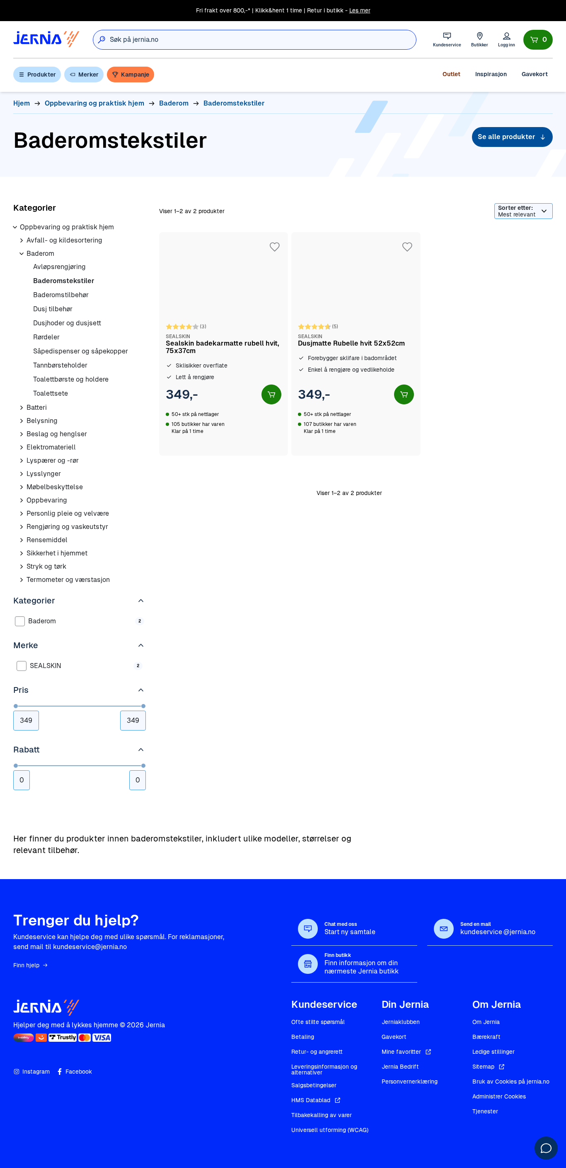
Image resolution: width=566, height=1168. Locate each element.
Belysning (42, 421)
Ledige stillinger (493, 1052)
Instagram (36, 1071)
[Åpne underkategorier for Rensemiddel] (21, 540)
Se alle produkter (506, 137)
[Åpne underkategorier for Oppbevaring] (21, 500)
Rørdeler (46, 337)
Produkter (41, 74)
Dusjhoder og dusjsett (67, 323)
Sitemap (483, 1066)
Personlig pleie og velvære (68, 513)
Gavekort (535, 74)
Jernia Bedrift (400, 1066)
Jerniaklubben (401, 1022)
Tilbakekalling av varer (321, 1115)
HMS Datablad (310, 1100)
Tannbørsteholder (60, 365)
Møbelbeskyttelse (55, 487)
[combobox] (263, 39)
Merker (88, 74)
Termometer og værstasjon (68, 580)
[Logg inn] (506, 39)
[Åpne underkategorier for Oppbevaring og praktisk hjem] (15, 227)
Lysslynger (44, 474)
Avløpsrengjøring (59, 267)
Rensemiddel (47, 540)
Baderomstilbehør (61, 295)
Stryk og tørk (46, 566)
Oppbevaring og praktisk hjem (67, 227)
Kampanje (135, 74)
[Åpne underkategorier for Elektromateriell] (21, 447)
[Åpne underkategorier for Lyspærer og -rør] (21, 461)
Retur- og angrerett (317, 1052)
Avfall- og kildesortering (64, 240)
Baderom (40, 253)
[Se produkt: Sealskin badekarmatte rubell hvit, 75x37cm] (223, 344)
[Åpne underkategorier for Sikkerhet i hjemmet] (21, 553)
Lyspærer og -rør (53, 460)
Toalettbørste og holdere (71, 379)
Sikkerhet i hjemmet (57, 553)
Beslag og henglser (57, 434)
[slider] (15, 706)
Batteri (37, 407)
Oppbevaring (47, 500)
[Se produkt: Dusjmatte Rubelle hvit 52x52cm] (355, 344)
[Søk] (101, 39)
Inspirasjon (491, 74)
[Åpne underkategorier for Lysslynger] (21, 474)
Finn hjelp (26, 965)
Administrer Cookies (499, 1096)
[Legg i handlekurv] (271, 394)
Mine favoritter (401, 1051)
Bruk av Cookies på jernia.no (510, 1081)
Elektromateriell (51, 447)
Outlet (451, 74)
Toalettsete (50, 393)
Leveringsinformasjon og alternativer (324, 1069)
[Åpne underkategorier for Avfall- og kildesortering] (21, 240)
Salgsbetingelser (313, 1085)
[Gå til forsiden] (46, 39)
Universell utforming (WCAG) (329, 1130)
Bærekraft (486, 1037)
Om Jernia (486, 1022)
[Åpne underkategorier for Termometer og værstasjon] (21, 580)
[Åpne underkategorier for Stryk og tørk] (21, 566)
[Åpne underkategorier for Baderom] (21, 254)
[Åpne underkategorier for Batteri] (21, 408)
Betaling (302, 1037)
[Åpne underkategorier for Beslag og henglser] (21, 434)
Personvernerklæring (410, 1081)
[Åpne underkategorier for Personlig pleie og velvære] (21, 513)
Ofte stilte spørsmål (318, 1022)
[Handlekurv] (538, 40)
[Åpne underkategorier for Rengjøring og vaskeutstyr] (21, 527)
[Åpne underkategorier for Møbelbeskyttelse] (21, 487)
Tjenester (485, 1111)
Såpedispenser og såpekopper (80, 351)
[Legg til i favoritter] (275, 247)
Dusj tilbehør (53, 309)
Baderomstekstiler (63, 281)
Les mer (359, 10)
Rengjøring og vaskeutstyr (67, 527)
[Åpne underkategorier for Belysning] (21, 421)
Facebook (78, 1071)
